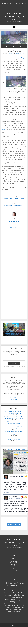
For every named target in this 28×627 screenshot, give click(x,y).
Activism (14, 558)
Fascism (9, 595)
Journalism (7, 602)
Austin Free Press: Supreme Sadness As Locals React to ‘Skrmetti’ (14, 422)
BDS (14, 588)
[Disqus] (14, 254)
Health (12, 598)
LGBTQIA (14, 565)
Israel (17, 600)
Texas (6, 609)
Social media (13, 607)
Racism (8, 607)
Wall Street (16, 609)
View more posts (14, 227)
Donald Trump (14, 592)
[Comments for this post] (21, 46)
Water (13, 611)
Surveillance (18, 607)
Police (16, 606)
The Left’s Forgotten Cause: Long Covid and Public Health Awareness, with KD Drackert (14, 433)
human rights (10, 600)
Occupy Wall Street (20, 53)
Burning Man (14, 561)
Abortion (15, 583)
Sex (14, 568)
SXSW (22, 607)
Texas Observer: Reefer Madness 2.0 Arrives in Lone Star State (14, 438)
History (21, 597)
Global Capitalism (14, 563)
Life (12, 53)
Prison (5, 607)
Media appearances (9, 603)
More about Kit (14, 399)
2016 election (8, 583)
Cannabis (7, 590)
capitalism (13, 590)
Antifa (6, 588)
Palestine (11, 606)
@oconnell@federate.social (16, 449)
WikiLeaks (18, 611)
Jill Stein (21, 600)
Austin (9, 53)
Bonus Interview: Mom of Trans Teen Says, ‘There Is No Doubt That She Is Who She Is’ (14, 417)
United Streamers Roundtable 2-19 (14, 205)
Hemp (17, 598)
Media (22, 602)
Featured (16, 594)
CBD (17, 590)
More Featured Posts (14, 341)
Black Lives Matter (19, 588)
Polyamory (14, 567)
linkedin (18, 602)
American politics (17, 585)
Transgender (11, 609)
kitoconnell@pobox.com (15, 398)
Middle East (18, 603)
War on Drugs (14, 570)
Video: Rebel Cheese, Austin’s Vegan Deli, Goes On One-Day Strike (14, 427)
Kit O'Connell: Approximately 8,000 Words (14, 16)
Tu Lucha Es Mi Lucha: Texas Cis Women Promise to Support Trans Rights (14, 412)
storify (3, 129)
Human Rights (14, 564)
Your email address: (14, 357)
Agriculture (6, 585)
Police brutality (22, 605)
